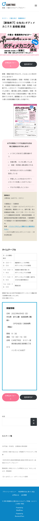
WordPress (19, 510)
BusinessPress (19, 516)
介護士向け (13, 18)
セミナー (5, 18)
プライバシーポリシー (9, 491)
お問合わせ (15, 495)
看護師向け (22, 18)
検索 (3, 416)
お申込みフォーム (10, 64)
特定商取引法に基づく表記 (26, 491)
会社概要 (24, 495)
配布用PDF (28, 64)
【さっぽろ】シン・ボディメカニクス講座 (15, 476)
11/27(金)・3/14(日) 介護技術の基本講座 (15, 446)
